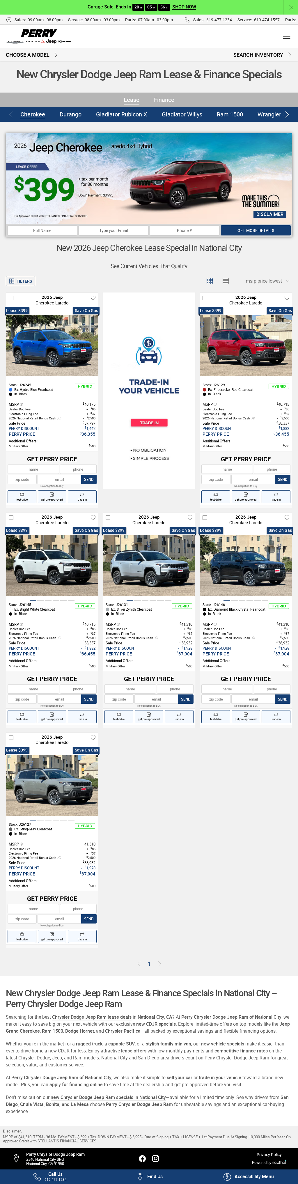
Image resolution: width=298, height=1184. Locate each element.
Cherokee (32, 114)
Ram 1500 (230, 114)
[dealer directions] (19, 1158)
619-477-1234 (219, 19)
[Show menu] (286, 36)
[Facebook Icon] (142, 1159)
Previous (11, 114)
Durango (70, 114)
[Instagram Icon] (155, 1159)
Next (287, 114)
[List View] (225, 281)
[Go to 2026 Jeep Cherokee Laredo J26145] (52, 565)
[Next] (159, 964)
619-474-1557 (267, 19)
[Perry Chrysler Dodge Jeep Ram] (39, 36)
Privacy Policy (269, 1154)
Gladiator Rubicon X (121, 114)
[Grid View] (209, 281)
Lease (131, 100)
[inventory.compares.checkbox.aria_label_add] (11, 297)
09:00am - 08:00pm (45, 19)
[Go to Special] (149, 390)
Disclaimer (269, 214)
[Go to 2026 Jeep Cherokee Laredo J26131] (149, 565)
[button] (291, 7)
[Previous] (139, 964)
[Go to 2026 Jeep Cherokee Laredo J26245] (52, 345)
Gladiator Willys (182, 114)
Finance (164, 100)
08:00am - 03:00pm (102, 19)
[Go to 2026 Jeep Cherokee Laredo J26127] (52, 785)
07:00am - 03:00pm (155, 19)
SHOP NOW (184, 6)
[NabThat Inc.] (279, 1163)
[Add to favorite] (93, 297)
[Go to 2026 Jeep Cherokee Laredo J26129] (246, 345)
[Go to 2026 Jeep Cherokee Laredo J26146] (246, 565)
